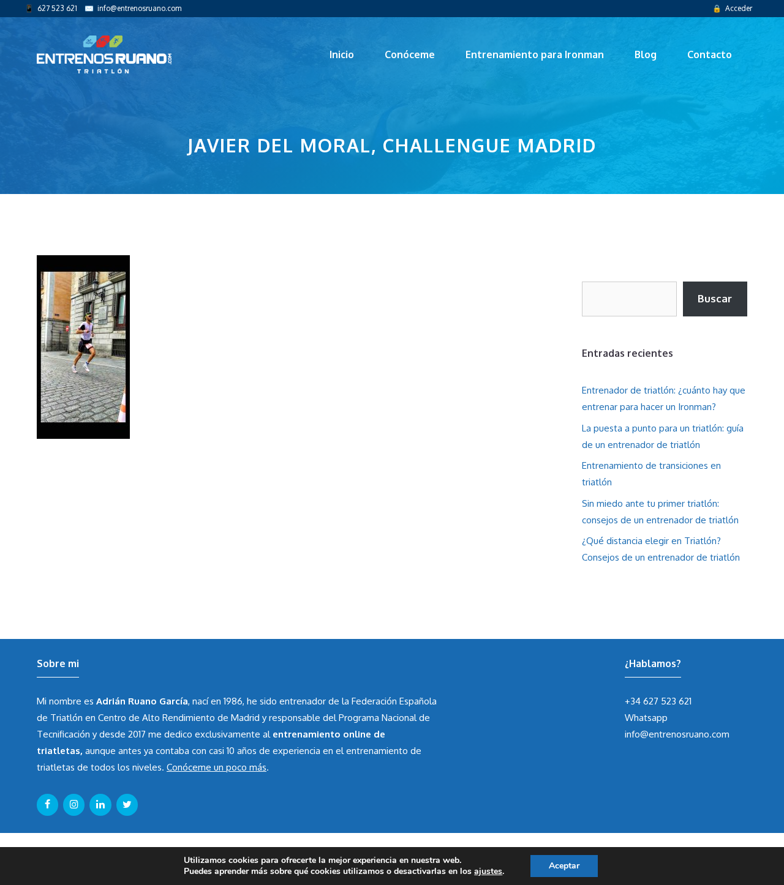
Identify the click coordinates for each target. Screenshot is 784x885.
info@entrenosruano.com (139, 8)
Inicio (342, 54)
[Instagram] (74, 805)
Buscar (715, 298)
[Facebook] (47, 805)
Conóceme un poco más (216, 767)
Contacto (709, 54)
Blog (646, 54)
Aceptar (564, 866)
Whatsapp (646, 717)
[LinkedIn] (100, 805)
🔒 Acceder (732, 8)
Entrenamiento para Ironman (535, 54)
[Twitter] (127, 805)
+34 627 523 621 (658, 701)
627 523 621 (57, 8)
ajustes (488, 871)
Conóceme (410, 54)
